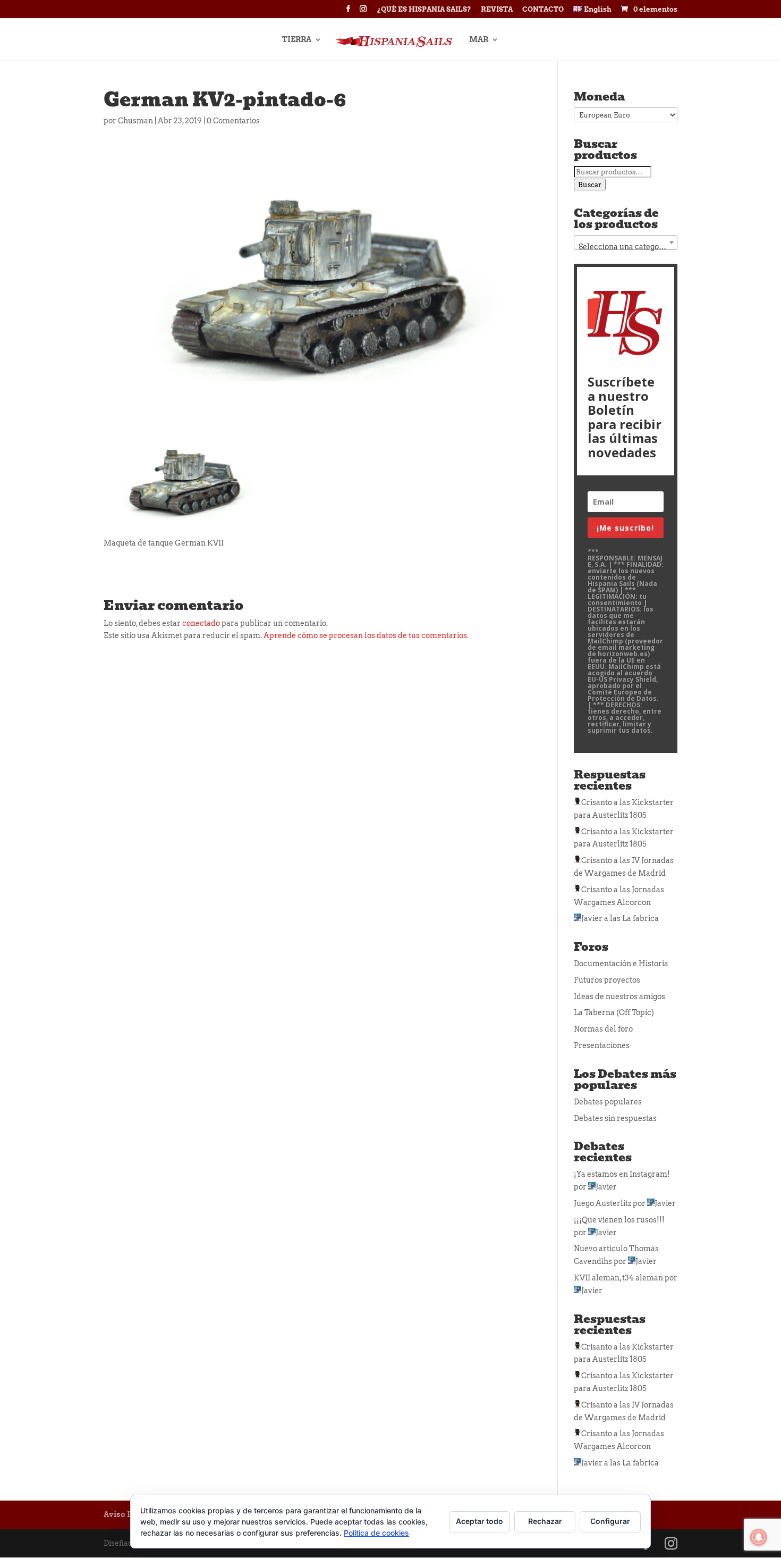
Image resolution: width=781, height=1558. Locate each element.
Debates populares (608, 1102)
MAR (478, 40)
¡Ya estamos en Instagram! (622, 1174)
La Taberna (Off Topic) (614, 1012)
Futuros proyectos (607, 980)
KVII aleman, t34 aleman (618, 1278)
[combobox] (625, 242)
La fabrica (640, 918)
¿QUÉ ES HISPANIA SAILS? (424, 9)
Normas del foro (603, 1029)
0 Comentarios (233, 120)
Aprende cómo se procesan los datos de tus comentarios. (366, 635)
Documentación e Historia (621, 963)
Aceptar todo (479, 1521)
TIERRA (296, 40)
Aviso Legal (126, 1514)
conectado (201, 623)
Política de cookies (376, 1532)
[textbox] (625, 247)
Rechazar (545, 1521)
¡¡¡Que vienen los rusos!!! (619, 1220)
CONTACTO (543, 9)
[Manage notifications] (758, 1537)
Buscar (589, 184)
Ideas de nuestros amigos (619, 996)
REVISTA (497, 9)
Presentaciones (602, 1045)
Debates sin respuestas (615, 1118)
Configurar (610, 1521)
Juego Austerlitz (602, 1203)
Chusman (135, 120)
